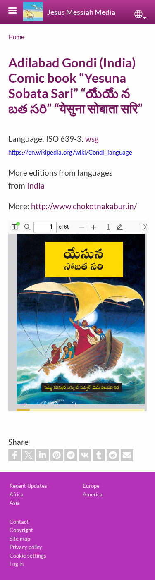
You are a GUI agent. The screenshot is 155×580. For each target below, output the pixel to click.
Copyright (21, 530)
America (93, 494)
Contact (19, 521)
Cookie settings (28, 555)
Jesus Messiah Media (81, 12)
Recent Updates (28, 485)
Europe (91, 485)
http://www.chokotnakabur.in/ (84, 206)
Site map (20, 538)
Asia (15, 502)
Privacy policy (26, 547)
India (36, 185)
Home (16, 37)
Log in (17, 564)
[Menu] (17, 11)
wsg (92, 138)
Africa (17, 494)
